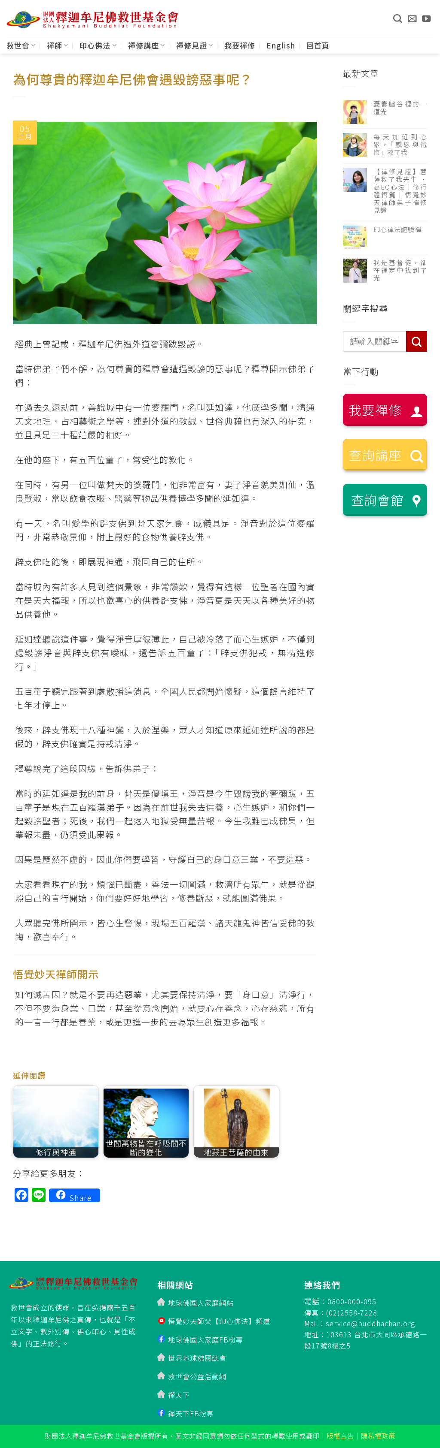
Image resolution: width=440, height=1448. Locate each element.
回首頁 (318, 45)
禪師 (54, 45)
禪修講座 (143, 45)
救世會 (18, 45)
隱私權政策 (378, 1435)
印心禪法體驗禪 (397, 229)
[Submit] (416, 341)
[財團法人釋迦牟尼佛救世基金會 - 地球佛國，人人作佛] (92, 20)
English (280, 45)
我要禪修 (239, 45)
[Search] (397, 18)
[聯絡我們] (412, 18)
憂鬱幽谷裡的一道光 (400, 107)
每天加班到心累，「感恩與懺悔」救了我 (400, 144)
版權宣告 (340, 1435)
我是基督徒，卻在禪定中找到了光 (400, 270)
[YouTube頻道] (426, 18)
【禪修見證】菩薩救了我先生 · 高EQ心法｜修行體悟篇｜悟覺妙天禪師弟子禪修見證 (400, 191)
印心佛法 (94, 45)
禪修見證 (191, 45)
